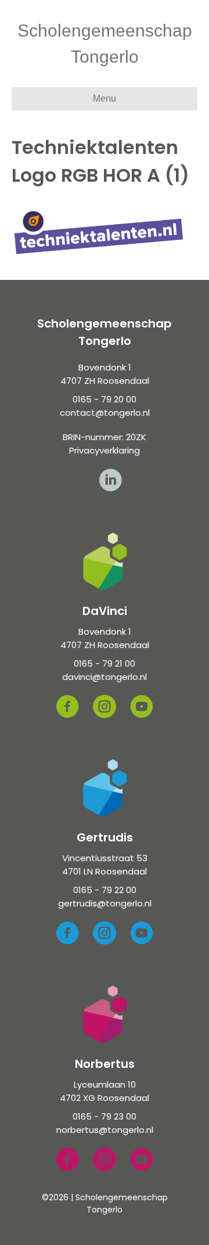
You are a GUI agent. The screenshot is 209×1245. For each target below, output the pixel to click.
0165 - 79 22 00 (104, 890)
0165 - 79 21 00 (104, 663)
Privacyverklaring (104, 450)
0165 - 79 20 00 (104, 399)
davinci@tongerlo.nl (104, 677)
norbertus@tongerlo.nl (104, 1130)
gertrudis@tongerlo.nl (105, 903)
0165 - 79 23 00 (104, 1116)
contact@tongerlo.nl (105, 412)
